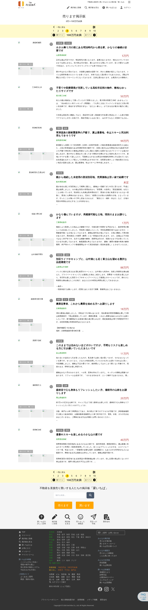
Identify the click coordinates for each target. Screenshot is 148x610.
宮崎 (82, 555)
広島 (63, 550)
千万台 (67, 570)
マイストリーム (28, 554)
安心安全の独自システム (30, 567)
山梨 (68, 539)
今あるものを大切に (28, 570)
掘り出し (52, 570)
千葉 (77, 537)
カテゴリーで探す (59, 582)
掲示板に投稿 (27, 538)
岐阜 (68, 545)
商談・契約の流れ (27, 579)
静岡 (58, 545)
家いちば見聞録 (106, 582)
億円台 (73, 570)
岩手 (63, 534)
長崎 (68, 555)
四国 (51, 552)
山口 (77, 550)
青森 (58, 534)
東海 (51, 545)
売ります (63, 505)
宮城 (73, 534)
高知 (73, 552)
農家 (59, 299)
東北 (51, 534)
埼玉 (73, 537)
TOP (23, 532)
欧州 (68, 560)
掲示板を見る (27, 542)
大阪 (68, 547)
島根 (73, 550)
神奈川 (88, 537)
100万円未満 (72, 567)
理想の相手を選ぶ (27, 564)
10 (94, 30)
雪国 (59, 128)
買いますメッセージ (107, 543)
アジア (73, 560)
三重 (73, 545)
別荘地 (59, 173)
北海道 (51, 532)
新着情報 (52, 567)
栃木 (63, 537)
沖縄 (51, 558)
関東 (51, 537)
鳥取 (68, 550)
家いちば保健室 (104, 569)
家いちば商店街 (106, 565)
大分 (73, 555)
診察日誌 (103, 574)
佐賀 (63, 555)
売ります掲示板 (106, 541)
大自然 (68, 43)
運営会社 (103, 599)
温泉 (65, 128)
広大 (65, 299)
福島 (82, 534)
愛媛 (68, 552)
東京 (82, 537)
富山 (58, 542)
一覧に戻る (60, 27)
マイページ (26, 535)
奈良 (77, 547)
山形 (77, 534)
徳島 (63, 552)
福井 (68, 542)
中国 (51, 550)
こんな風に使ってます (108, 555)
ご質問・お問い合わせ (110, 533)
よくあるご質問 (26, 576)
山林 (65, 385)
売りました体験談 (106, 553)
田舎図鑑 (103, 562)
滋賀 (58, 547)
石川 (63, 542)
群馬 (68, 537)
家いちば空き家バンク (108, 546)
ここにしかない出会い (29, 562)
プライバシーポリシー (49, 599)
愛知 (63, 545)
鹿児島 (88, 555)
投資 (72, 299)
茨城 (58, 537)
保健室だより (105, 572)
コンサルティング (106, 580)
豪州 (58, 560)
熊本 (77, 555)
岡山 (58, 550)
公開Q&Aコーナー (107, 577)
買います (84, 505)
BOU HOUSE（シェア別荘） (60, 586)
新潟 (58, 539)
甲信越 (51, 539)
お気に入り (26, 548)
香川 (58, 552)
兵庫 (73, 547)
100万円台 (62, 567)
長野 (63, 539)
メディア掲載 (92, 599)
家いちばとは (27, 545)
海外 (51, 560)
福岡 (58, 555)
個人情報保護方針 (68, 599)
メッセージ (26, 551)
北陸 (51, 542)
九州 (51, 555)
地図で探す (56, 563)
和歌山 (83, 547)
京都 (63, 547)
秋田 (68, 534)
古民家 (59, 43)
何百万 (60, 570)
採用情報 (80, 599)
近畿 (51, 547)
